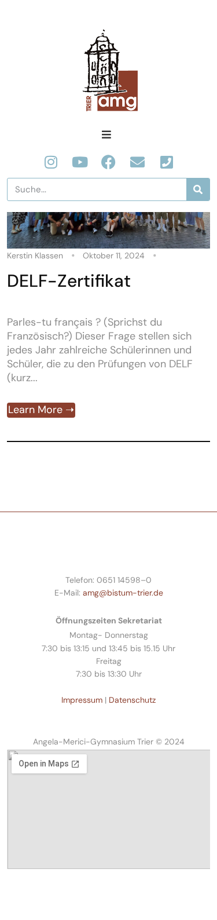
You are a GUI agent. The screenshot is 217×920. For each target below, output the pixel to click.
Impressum (81, 700)
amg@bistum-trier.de (123, 592)
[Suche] (197, 189)
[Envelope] (137, 162)
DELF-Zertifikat (69, 280)
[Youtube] (79, 162)
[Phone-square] (166, 162)
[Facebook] (108, 162)
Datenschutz (132, 700)
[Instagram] (50, 162)
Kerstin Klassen (35, 255)
